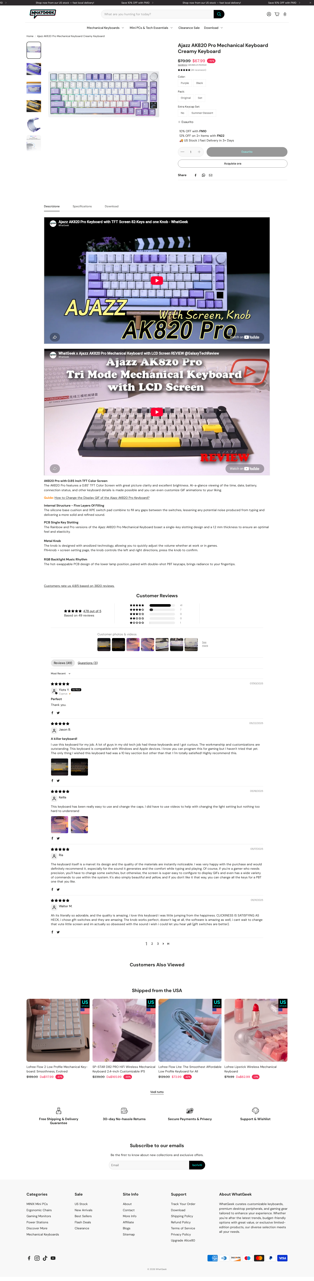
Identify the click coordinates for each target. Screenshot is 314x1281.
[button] (162, 14)
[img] (60, 684)
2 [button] (152, 944)
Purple (185, 83)
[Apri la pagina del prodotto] (58, 1030)
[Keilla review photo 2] (79, 824)
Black (199, 83)
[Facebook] (195, 175)
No (182, 113)
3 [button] (158, 944)
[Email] (210, 175)
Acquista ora (232, 163)
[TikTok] (45, 1258)
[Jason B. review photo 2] (79, 767)
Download (111, 206)
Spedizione (182, 65)
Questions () (88, 663)
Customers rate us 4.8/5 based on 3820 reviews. (79, 586)
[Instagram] (37, 1258)
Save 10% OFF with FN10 (135, 2)
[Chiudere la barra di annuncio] (310, 2)
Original (186, 98)
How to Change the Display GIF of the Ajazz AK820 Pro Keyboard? (102, 498)
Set (200, 98)
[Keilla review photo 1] (59, 824)
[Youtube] (53, 1258)
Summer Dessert (202, 113)
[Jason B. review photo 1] (59, 767)
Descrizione (52, 206)
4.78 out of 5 (92, 611)
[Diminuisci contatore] (182, 152)
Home (30, 36)
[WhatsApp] (203, 175)
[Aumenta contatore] (199, 152)
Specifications (82, 206)
